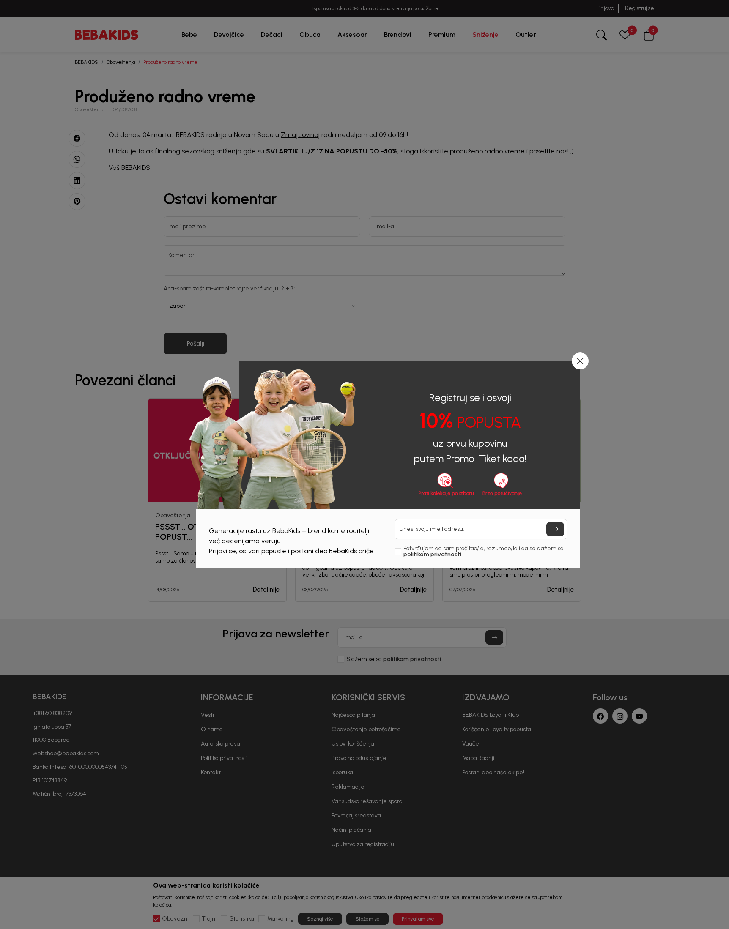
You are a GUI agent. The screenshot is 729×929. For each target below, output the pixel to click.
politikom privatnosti (432, 554)
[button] (580, 360)
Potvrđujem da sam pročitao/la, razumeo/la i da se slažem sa (483, 551)
